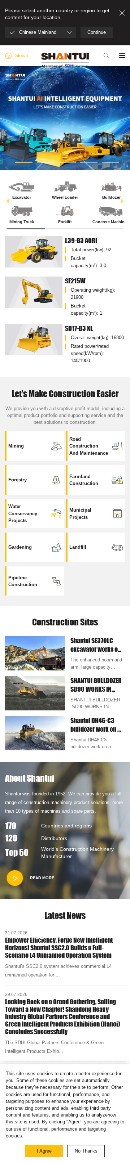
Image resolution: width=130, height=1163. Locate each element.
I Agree (44, 1151)
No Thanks (86, 1151)
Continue (96, 32)
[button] (23, 162)
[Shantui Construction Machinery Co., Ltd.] (65, 60)
